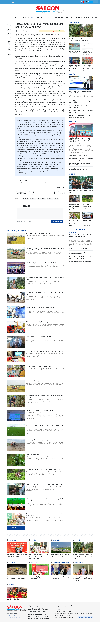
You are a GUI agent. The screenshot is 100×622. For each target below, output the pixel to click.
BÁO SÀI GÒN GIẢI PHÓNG (50, 10)
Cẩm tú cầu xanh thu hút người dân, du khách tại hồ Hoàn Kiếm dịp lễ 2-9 (87, 205)
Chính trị (13, 17)
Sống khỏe (53, 17)
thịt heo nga (25, 198)
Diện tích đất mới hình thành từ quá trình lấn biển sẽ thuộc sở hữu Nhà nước (80, 116)
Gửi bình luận (58, 221)
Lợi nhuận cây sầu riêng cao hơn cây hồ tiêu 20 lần (40, 410)
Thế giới (39, 17)
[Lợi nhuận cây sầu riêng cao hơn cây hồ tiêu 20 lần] (16, 415)
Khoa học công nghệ (61, 562)
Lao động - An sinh (77, 17)
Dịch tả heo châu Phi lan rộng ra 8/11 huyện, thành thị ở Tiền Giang (45, 484)
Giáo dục (46, 17)
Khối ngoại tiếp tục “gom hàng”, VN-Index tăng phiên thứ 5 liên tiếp (80, 252)
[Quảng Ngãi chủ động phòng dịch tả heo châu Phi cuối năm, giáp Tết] (16, 297)
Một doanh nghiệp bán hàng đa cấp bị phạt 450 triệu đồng (87, 52)
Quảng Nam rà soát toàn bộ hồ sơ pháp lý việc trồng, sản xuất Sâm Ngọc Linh (45, 396)
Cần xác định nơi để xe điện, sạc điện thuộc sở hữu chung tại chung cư (80, 106)
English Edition (32, 1)
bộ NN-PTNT (50, 198)
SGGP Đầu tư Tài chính (53, 1)
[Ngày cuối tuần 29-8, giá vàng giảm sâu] (74, 46)
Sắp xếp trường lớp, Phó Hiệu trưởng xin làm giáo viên (37, 577)
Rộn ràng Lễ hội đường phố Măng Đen (80, 191)
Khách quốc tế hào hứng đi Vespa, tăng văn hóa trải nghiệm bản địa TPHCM (87, 223)
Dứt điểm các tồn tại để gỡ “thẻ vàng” (37, 322)
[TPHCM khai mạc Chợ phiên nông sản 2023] (16, 371)
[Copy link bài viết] (9, 46)
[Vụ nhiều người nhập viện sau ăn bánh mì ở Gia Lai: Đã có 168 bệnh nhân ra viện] (83, 569)
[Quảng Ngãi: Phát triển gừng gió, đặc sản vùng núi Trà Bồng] (16, 474)
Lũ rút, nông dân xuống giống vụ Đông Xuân (38, 440)
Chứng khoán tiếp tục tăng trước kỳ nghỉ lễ (80, 248)
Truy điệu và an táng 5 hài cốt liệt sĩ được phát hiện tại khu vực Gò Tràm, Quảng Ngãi (39, 556)
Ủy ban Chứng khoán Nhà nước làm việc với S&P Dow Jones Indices (80, 235)
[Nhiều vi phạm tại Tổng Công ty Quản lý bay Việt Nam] (61, 547)
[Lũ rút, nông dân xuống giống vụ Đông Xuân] (16, 445)
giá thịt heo (32, 198)
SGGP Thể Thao (41, 1)
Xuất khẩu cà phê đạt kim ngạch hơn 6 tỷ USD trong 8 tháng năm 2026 (80, 39)
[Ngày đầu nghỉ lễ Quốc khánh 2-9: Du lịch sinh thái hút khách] (74, 215)
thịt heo (56, 198)
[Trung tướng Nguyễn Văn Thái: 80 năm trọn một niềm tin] (17, 547)
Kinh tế (33, 17)
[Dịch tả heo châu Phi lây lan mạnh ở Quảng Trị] (16, 342)
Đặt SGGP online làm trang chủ (85, 617)
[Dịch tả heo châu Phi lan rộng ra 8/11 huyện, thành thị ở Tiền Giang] (16, 489)
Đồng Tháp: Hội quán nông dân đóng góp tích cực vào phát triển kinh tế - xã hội (44, 514)
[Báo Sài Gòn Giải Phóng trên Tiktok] (86, 2)
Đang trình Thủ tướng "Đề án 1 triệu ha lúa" (38, 381)
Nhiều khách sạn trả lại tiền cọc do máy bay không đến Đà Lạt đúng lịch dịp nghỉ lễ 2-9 (74, 206)
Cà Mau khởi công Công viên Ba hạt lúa (79, 155)
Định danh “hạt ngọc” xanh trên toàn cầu (38, 233)
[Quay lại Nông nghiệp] (9, 54)
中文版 (61, 1)
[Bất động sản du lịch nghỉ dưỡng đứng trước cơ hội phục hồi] (81, 83)
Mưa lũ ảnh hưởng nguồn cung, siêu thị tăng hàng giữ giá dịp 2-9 (87, 68)
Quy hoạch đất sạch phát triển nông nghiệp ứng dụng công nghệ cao (44, 426)
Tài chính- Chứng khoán (77, 230)
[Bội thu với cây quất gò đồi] (16, 460)
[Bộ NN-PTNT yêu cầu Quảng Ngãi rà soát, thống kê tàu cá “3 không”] (16, 312)
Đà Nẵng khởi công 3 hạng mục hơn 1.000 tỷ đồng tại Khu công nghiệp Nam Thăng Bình (80, 139)
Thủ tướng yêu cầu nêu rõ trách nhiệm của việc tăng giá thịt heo (32, 182)
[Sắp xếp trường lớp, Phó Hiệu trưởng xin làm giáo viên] (39, 569)
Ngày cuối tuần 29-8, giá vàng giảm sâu (74, 51)
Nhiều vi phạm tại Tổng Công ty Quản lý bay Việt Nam (60, 555)
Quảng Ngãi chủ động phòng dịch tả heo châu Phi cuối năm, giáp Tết (44, 293)
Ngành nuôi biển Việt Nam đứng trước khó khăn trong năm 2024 (44, 351)
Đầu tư (72, 121)
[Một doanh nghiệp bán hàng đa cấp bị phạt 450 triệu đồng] (87, 46)
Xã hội (20, 17)
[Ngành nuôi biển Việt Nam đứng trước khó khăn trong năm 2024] (16, 356)
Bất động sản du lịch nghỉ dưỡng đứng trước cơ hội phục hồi (80, 92)
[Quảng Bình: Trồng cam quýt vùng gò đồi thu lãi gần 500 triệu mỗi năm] (16, 283)
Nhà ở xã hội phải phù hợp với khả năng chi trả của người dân (81, 111)
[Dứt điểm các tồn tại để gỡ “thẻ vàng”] (16, 327)
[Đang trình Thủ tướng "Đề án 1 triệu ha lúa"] (16, 386)
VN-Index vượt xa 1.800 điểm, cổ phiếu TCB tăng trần (80, 262)
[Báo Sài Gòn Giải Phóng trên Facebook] (81, 2)
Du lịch (72, 174)
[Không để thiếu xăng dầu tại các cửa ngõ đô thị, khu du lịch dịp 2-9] (74, 60)
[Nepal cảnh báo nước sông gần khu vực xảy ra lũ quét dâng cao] (17, 569)
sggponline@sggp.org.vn (14, 617)
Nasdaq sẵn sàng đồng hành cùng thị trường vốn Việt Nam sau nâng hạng (80, 257)
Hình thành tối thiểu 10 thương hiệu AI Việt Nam (60, 577)
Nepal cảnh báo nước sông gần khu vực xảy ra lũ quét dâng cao (16, 577)
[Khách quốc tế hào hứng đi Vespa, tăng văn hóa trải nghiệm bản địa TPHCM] (87, 215)
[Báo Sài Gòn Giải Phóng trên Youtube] (83, 2)
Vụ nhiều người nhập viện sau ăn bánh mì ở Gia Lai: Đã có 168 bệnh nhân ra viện (82, 578)
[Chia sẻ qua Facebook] (9, 29)
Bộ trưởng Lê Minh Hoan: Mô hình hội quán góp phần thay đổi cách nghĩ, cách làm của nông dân (45, 500)
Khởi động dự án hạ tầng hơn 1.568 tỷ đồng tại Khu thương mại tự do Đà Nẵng (80, 168)
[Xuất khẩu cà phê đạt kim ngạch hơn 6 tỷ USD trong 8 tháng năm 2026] (81, 30)
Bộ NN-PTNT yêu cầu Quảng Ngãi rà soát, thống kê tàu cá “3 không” (43, 308)
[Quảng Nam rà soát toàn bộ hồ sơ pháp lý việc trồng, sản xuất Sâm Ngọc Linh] (16, 401)
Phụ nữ (86, 17)
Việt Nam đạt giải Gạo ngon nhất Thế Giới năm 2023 (41, 263)
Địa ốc (72, 74)
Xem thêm (15, 528)
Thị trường (74, 22)
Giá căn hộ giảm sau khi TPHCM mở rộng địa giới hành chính (80, 101)
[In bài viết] (9, 42)
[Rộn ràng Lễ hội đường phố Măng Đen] (81, 182)
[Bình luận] (9, 50)
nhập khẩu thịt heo (41, 198)
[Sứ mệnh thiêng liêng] (17, 592)
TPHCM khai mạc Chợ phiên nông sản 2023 (38, 366)
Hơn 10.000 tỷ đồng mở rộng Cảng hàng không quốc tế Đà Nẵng (79, 164)
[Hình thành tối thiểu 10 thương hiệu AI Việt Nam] (61, 569)
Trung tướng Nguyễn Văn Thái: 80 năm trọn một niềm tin (17, 555)
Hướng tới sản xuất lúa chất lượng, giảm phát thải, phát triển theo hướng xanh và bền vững (45, 249)
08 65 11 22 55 (12, 615)
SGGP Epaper (67, 1)
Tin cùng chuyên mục (17, 230)
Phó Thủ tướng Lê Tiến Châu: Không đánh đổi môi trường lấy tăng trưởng (81, 159)
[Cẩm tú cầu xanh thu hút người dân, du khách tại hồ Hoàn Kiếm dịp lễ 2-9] (87, 198)
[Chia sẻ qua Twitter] (9, 33)
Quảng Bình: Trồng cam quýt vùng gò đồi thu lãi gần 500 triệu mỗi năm (45, 278)
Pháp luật (26, 17)
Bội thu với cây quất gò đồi (34, 455)
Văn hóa (60, 17)
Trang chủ (8, 17)
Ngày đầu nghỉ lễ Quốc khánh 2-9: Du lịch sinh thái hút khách (74, 223)
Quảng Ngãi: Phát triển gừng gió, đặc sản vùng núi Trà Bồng (43, 469)
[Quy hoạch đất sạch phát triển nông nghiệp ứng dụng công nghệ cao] (16, 430)
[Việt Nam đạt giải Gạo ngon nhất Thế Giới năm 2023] (16, 268)
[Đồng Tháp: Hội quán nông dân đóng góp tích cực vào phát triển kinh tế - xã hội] (16, 519)
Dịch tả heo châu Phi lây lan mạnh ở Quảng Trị (39, 336)
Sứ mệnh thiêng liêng (13, 599)
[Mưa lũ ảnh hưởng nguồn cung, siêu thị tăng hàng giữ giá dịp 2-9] (87, 60)
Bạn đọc (67, 17)
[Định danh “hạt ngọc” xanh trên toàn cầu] (16, 238)
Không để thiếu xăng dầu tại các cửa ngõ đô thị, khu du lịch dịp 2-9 (74, 68)
